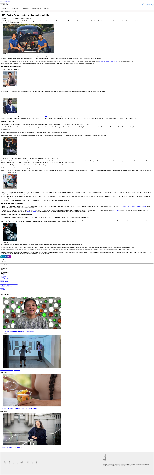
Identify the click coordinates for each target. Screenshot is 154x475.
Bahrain (29, 211)
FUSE (46, 116)
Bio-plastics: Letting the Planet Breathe (11, 447)
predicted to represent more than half (108, 61)
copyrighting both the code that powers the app (134, 206)
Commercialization (4, 281)
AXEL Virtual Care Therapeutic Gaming (10, 370)
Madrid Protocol (116, 210)
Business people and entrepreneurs (8, 286)
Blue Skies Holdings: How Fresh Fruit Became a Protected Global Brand (19, 408)
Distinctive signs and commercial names (9, 284)
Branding (2, 280)
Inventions (2, 274)
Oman (34, 211)
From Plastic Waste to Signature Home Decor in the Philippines (17, 331)
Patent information (4, 278)
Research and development (6, 282)
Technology (2, 289)
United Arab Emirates (5, 285)
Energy (2, 288)
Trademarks (3, 276)
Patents (2, 277)
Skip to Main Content (5, 1)
